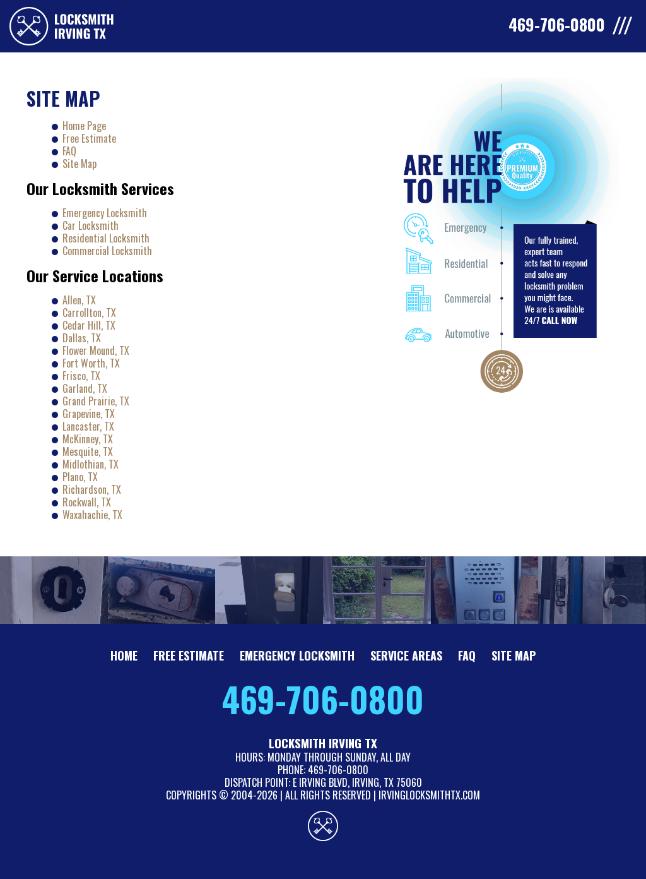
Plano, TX (80, 476)
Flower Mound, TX (95, 350)
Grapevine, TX (88, 413)
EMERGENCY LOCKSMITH (297, 655)
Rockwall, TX (86, 502)
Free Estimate (89, 138)
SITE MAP (513, 655)
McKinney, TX (87, 438)
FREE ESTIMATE (188, 655)
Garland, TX (84, 388)
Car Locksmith (90, 225)
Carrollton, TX (89, 312)
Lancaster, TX (88, 426)
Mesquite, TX (87, 451)
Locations (132, 275)
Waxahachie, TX (92, 514)
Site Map (79, 163)
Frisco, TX (81, 375)
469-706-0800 (323, 699)
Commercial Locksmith (107, 250)
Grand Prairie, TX (95, 401)
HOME (124, 655)
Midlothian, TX (90, 464)
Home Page (84, 125)
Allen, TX (79, 300)
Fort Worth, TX (91, 363)
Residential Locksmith (106, 238)
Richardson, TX (91, 489)
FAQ (69, 150)
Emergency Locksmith (104, 212)
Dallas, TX (81, 337)
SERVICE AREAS (406, 655)
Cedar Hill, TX (88, 325)
